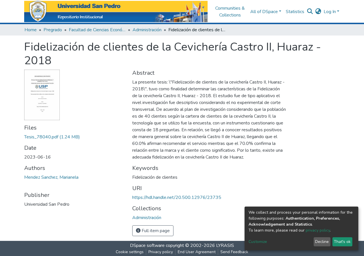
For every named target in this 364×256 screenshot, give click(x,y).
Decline (322, 241)
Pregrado (53, 30)
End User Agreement (197, 252)
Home (30, 30)
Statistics (295, 12)
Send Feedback (234, 252)
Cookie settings (130, 252)
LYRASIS (225, 245)
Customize (258, 241)
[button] (318, 11)
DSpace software (147, 245)
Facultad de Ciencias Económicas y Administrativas (97, 30)
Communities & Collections (230, 11)
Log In (330, 12)
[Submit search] (310, 11)
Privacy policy (160, 252)
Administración (147, 30)
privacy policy (318, 230)
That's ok (342, 241)
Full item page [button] (155, 231)
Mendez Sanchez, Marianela (51, 177)
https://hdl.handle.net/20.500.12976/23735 (176, 197)
